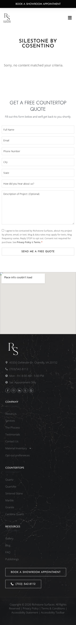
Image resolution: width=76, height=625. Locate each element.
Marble (9, 500)
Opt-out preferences (17, 455)
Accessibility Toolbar (53, 612)
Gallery (9, 538)
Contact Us (11, 441)
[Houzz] (19, 390)
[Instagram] (13, 390)
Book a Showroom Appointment (38, 4)
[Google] (31, 390)
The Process (12, 427)
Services (10, 420)
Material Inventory (16, 448)
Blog (7, 545)
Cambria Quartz (14, 514)
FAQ (7, 552)
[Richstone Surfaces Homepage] (7, 18)
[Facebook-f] (7, 390)
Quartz (9, 479)
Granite (9, 507)
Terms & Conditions (53, 608)
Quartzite (10, 486)
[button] (70, 18)
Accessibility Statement (24, 612)
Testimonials (12, 434)
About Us (10, 413)
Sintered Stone (14, 493)
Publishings (12, 559)
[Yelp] (25, 390)
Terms (37, 242)
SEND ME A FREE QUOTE (38, 251)
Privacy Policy (24, 242)
